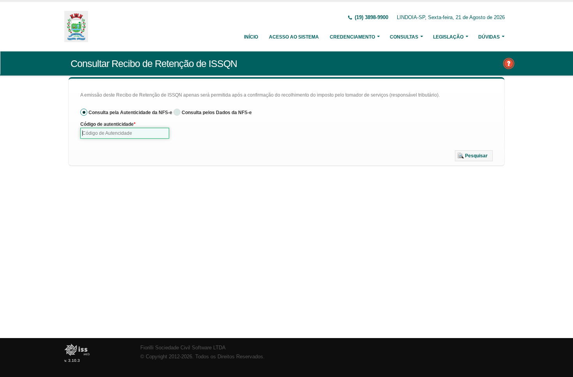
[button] (474, 155)
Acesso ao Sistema (294, 37)
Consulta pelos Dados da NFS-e (217, 112)
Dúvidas (489, 37)
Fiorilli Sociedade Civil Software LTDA (183, 348)
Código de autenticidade (107, 124)
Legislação (448, 37)
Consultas (404, 37)
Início (251, 37)
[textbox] (124, 133)
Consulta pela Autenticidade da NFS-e (130, 112)
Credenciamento (352, 37)
